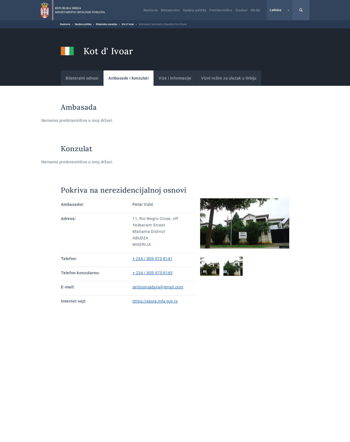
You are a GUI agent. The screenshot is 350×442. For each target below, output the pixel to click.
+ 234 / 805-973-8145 (152, 272)
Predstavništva (220, 10)
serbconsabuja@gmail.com (157, 287)
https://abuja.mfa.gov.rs (155, 301)
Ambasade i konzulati (128, 78)
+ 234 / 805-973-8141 (152, 258)
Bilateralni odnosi (82, 78)
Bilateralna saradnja (106, 24)
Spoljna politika (194, 10)
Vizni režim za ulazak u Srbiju (228, 78)
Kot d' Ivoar (128, 24)
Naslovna (151, 10)
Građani (241, 10)
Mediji (255, 10)
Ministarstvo (170, 10)
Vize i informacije (175, 78)
